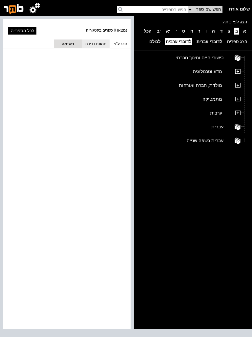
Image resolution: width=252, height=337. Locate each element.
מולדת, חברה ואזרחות (200, 85)
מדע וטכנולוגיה (207, 71)
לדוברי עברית (209, 41)
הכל (148, 31)
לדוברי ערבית (178, 41)
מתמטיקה (212, 99)
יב (159, 31)
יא (168, 31)
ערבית (216, 113)
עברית (217, 126)
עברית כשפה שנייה (205, 140)
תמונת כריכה (95, 43)
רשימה (68, 43)
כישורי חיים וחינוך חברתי (199, 57)
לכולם (154, 41)
